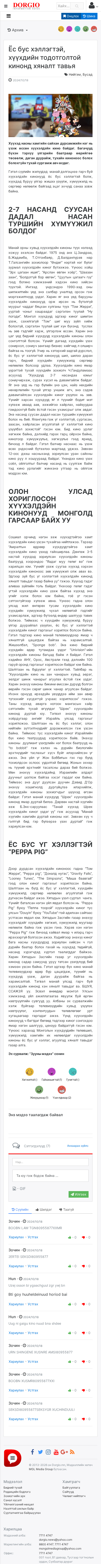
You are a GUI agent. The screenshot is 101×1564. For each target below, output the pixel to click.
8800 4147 (46, 1544)
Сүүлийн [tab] (21, 1209)
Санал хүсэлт (13, 1500)
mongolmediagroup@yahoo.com (60, 1548)
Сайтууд (68, 1491)
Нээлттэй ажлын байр (19, 1508)
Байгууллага (71, 1487)
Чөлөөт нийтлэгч (73, 1496)
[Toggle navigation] (9, 15)
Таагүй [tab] (68, 1209)
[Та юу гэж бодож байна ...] (50, 1176)
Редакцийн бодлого (17, 1491)
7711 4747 (46, 1535)
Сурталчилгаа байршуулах (22, 1512)
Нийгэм (75, 74)
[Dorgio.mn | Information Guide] (13, 1458)
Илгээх (80, 1194)
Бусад (88, 74)
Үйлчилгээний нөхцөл (19, 1504)
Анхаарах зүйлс (78, 1145)
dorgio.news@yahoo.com (55, 1539)
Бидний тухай (13, 1487)
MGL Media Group (41, 1469)
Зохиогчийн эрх (14, 1496)
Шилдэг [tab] (45, 1209)
